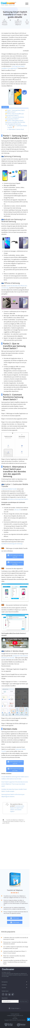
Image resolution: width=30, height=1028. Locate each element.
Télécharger (15, 918)
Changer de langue (15, 1008)
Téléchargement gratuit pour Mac (16, 563)
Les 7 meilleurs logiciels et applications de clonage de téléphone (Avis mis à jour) (15, 947)
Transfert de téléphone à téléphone (18, 22)
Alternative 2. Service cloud (16, 129)
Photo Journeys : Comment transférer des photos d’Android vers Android (15, 943)
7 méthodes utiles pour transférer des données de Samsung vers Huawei (15, 938)
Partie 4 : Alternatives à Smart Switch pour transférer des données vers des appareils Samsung (15, 122)
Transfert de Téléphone (15, 890)
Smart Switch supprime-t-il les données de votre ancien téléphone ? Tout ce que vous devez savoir (14, 784)
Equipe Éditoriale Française (4, 22)
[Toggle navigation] (26, 4)
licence (15, 1017)
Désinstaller (15, 1018)
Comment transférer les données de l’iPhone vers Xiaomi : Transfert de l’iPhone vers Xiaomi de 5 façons (15, 962)
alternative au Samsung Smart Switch (17, 499)
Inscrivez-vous (23, 1001)
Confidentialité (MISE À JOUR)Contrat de (15, 1015)
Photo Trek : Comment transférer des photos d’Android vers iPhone (14, 956)
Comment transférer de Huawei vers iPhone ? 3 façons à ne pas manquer (14, 952)
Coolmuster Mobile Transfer (9, 489)
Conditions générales (15, 1014)
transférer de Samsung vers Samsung (11, 543)
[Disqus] (15, 847)
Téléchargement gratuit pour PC (16, 556)
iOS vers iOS (17, 509)
